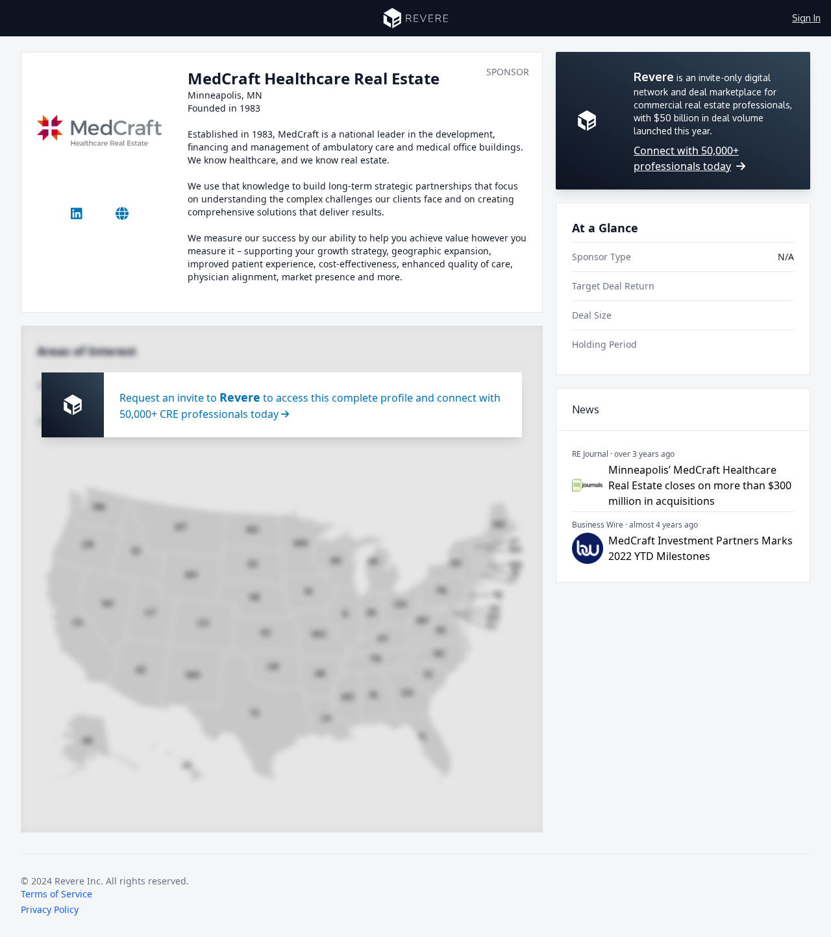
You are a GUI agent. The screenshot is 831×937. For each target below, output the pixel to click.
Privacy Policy (50, 909)
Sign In (806, 17)
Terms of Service (56, 894)
